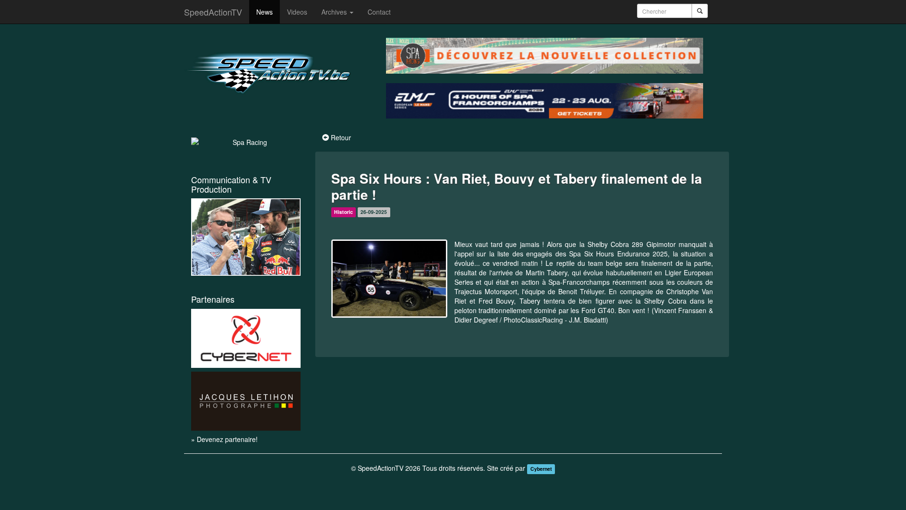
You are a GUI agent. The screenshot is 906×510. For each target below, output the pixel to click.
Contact (379, 12)
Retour (341, 137)
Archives (335, 12)
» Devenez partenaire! (224, 439)
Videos (297, 12)
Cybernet (541, 468)
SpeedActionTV (213, 12)
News (264, 12)
